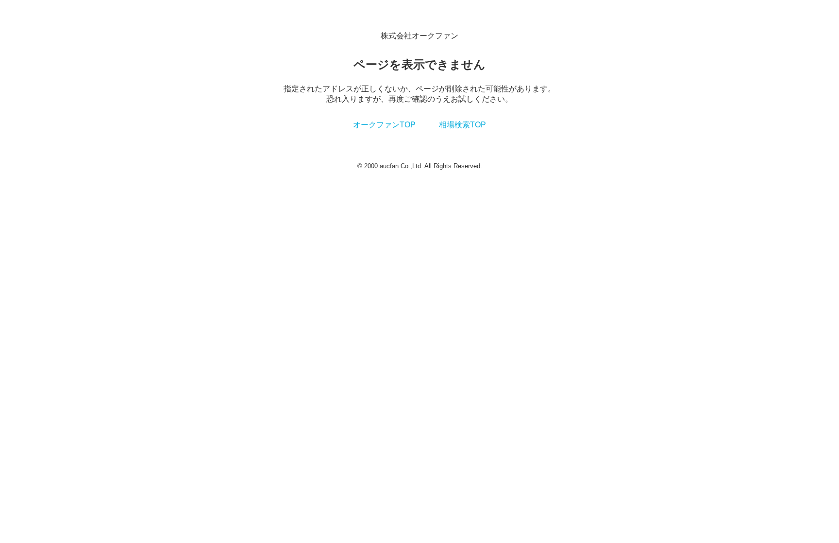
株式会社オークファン (419, 36)
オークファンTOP (384, 125)
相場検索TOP (462, 125)
